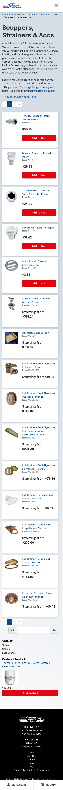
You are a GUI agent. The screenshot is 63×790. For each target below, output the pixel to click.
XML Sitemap (50, 779)
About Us (31, 756)
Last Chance (9, 653)
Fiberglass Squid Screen (35, 333)
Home (31, 753)
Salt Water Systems (48, 15)
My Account (18, 785)
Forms (31, 763)
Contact (31, 760)
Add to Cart (30, 693)
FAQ (31, 767)
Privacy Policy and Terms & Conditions (31, 770)
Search (6, 649)
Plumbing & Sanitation (27, 15)
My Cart (50, 785)
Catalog (6, 645)
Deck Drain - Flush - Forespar (38, 228)
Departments (8, 15)
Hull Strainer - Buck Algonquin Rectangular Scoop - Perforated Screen (38, 431)
